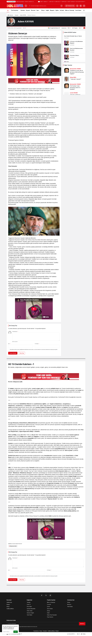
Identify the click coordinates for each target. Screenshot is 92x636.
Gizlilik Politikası (6, 631)
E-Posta (37, 343)
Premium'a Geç (71, 5)
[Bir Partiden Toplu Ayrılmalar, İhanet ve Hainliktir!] (74, 86)
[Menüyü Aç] (26, 5)
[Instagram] (50, 595)
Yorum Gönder (12, 353)
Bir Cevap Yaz (13, 325)
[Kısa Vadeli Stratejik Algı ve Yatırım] (74, 37)
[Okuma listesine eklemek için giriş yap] (84, 28)
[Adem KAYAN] (11, 21)
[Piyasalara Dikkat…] (74, 57)
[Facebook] (41, 595)
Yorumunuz (15, 331)
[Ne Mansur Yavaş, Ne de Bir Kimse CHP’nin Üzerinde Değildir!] (74, 71)
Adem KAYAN (26, 21)
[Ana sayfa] (7, 10)
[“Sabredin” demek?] (74, 79)
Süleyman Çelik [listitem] (13, 546)
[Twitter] (46, 595)
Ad (9, 343)
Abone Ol (82, 623)
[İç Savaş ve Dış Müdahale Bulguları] (74, 43)
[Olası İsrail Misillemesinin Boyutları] (74, 50)
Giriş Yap (22, 353)
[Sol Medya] (15, 5)
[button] (80, 5)
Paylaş (84, 633)
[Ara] (77, 5)
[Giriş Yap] (84, 5)
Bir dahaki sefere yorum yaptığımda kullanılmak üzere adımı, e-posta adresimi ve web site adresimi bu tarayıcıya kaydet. (34, 349)
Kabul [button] (15, 631)
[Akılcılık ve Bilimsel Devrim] (74, 94)
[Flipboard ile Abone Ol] (64, 28)
